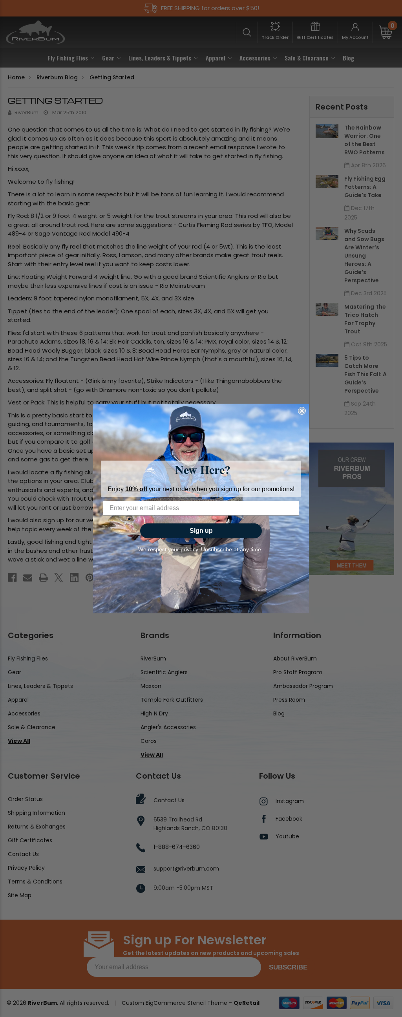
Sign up (201, 530)
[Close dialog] (302, 411)
